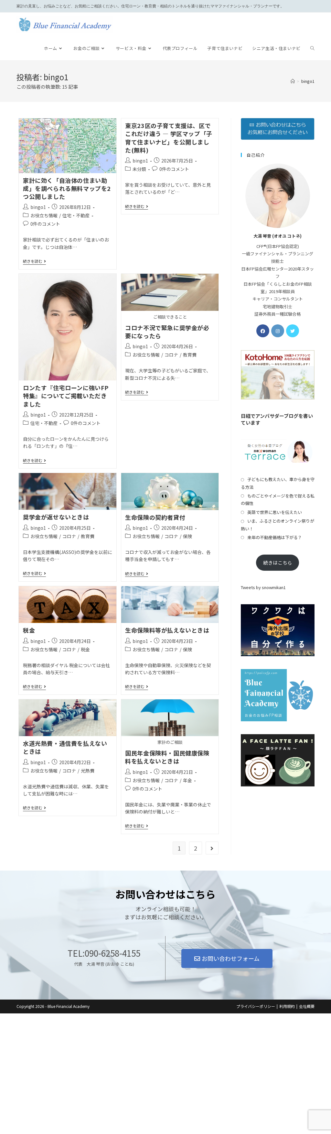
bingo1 (38, 207)
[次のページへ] (212, 848)
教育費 (190, 354)
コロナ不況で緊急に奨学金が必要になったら (167, 331)
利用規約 (287, 1006)
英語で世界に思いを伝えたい (274, 512)
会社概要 (307, 1006)
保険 (187, 536)
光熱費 (87, 770)
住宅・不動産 (76, 215)
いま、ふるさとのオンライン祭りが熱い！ (277, 524)
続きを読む (34, 261)
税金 (29, 630)
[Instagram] (277, 330)
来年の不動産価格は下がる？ (274, 537)
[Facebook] (262, 330)
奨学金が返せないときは (56, 517)
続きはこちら (277, 562)
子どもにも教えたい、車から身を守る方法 (278, 483)
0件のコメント (45, 224)
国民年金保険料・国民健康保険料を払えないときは (167, 757)
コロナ (171, 354)
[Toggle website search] (312, 48)
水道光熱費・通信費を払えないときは (65, 747)
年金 (187, 780)
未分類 (139, 169)
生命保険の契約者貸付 (155, 517)
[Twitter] (292, 330)
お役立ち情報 (44, 215)
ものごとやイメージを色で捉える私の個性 (278, 499)
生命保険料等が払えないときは (167, 630)
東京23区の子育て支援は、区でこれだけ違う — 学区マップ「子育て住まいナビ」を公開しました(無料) (168, 137)
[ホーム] (293, 81)
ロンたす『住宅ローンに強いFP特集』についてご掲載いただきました (66, 395)
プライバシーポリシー (255, 1006)
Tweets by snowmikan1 (263, 587)
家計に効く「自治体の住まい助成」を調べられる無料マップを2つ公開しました (67, 188)
